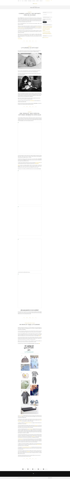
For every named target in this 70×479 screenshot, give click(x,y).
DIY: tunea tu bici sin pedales (46, 31)
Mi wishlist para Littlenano (30, 324)
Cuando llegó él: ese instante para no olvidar (30, 14)
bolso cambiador (21, 415)
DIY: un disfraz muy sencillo (46, 28)
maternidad (30, 46)
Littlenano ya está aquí (29, 47)
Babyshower (33, 436)
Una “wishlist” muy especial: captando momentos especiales (29, 114)
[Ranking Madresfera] (45, 37)
